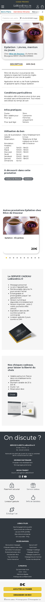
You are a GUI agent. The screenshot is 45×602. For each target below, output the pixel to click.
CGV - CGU (23, 572)
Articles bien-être (13, 554)
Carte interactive (13, 559)
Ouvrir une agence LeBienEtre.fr (22, 473)
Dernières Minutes (22, 12)
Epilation (28, 179)
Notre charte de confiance (22, 529)
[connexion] (38, 7)
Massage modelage (33, 550)
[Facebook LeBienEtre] (22, 477)
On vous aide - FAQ (22, 536)
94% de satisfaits (33, 501)
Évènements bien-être (12, 552)
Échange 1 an (12, 514)
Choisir (12, 394)
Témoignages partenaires (22, 465)
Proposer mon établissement (23, 462)
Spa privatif (33, 545)
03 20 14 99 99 (24, 450)
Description (16, 64)
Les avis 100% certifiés (22, 532)
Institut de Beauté (13, 179)
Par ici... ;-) (25, 447)
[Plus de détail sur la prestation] (21, 234)
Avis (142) (30, 64)
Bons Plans (6, 12)
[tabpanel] (21, 235)
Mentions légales (22, 574)
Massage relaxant (33, 552)
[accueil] (22, 7)
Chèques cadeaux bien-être (13, 547)
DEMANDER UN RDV (22, 595)
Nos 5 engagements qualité (22, 527)
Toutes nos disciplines (33, 559)
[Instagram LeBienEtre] (20, 477)
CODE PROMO (22, 2)
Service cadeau (33, 489)
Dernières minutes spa (13, 550)
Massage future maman (33, 557)
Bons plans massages (13, 545)
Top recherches (13, 557)
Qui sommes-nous (22, 569)
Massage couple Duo (33, 554)
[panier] (42, 7)
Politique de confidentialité (22, 576)
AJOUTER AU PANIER (22, 589)
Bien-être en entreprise (22, 534)
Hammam (33, 547)
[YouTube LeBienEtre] (25, 477)
